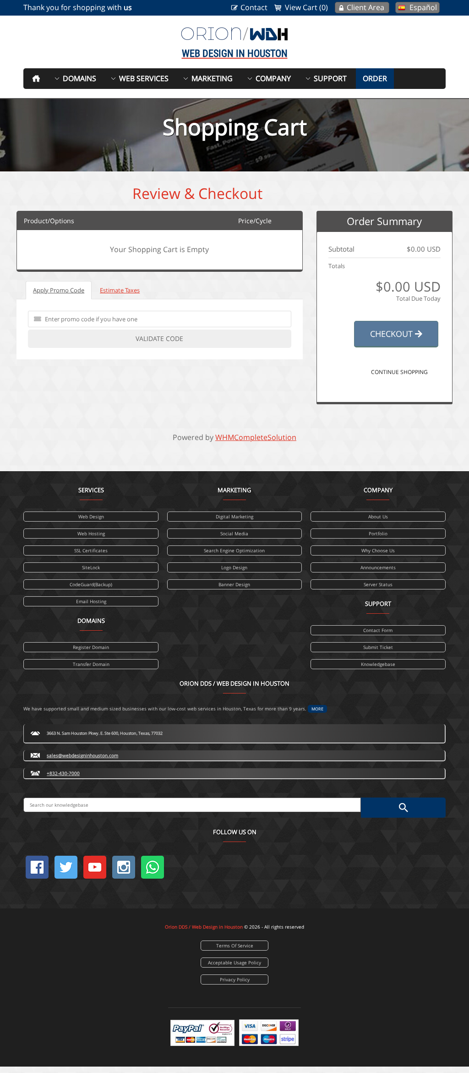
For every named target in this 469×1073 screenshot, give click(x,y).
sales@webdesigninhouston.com (82, 755)
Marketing (212, 78)
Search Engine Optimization (234, 550)
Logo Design (234, 567)
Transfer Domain (91, 664)
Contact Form (378, 630)
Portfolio (378, 533)
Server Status (378, 584)
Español (423, 7)
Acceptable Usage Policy (234, 962)
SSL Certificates (91, 550)
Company (273, 78)
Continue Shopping (399, 372)
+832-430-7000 (63, 773)
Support (330, 78)
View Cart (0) (306, 7)
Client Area (365, 7)
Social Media (234, 533)
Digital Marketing (234, 516)
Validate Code (159, 338)
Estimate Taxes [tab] (120, 290)
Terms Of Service (234, 945)
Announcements (378, 567)
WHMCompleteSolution (255, 437)
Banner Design (234, 584)
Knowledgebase (378, 664)
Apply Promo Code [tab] (58, 290)
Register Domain (91, 647)
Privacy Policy (235, 979)
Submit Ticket (378, 647)
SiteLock (91, 567)
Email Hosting (91, 601)
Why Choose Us (378, 550)
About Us (378, 516)
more (317, 709)
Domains (79, 78)
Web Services (144, 78)
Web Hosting (91, 533)
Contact (253, 7)
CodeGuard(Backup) (91, 584)
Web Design (91, 516)
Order (375, 78)
